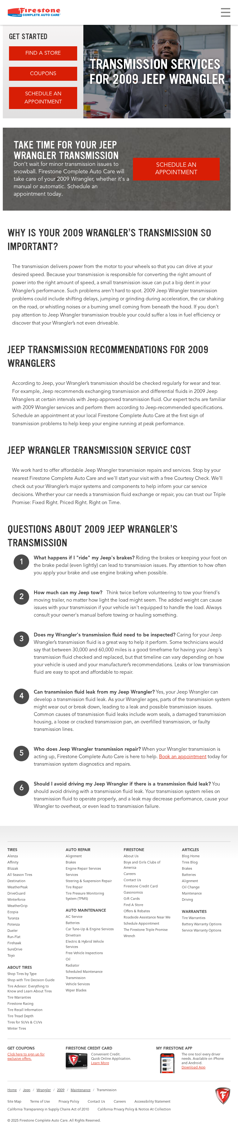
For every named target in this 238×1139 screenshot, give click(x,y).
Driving (187, 900)
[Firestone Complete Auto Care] (34, 12)
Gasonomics (133, 893)
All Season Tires (19, 875)
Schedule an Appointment (43, 98)
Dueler (12, 931)
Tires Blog (190, 862)
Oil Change (191, 887)
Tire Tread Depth (20, 1016)
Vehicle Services (78, 984)
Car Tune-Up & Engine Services (90, 929)
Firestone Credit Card (141, 886)
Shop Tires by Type (22, 974)
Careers (130, 874)
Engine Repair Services (83, 869)
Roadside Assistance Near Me (147, 917)
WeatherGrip (17, 906)
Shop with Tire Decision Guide (31, 980)
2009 (60, 1090)
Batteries (73, 923)
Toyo (11, 956)
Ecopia (12, 912)
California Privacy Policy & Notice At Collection (134, 1109)
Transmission (76, 978)
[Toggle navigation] (225, 12)
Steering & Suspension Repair (89, 881)
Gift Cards (132, 899)
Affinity (12, 862)
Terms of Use (40, 1102)
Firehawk (14, 943)
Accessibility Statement (152, 1102)
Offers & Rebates (137, 911)
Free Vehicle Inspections (84, 953)
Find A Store (43, 53)
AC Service (74, 917)
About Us (131, 856)
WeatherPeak (17, 887)
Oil (68, 959)
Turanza (13, 918)
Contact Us (132, 880)
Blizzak (12, 869)
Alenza (12, 856)
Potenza (13, 925)
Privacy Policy (69, 1102)
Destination (16, 881)
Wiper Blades (76, 990)
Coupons (43, 73)
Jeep (26, 1090)
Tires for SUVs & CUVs (24, 1022)
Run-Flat (13, 937)
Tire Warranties (19, 998)
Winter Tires (16, 1029)
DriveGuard (16, 893)
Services (72, 875)
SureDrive (14, 949)
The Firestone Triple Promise (146, 930)
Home (12, 1090)
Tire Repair (74, 887)
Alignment (74, 856)
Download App (193, 1067)
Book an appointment (182, 756)
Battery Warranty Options (202, 924)
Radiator (72, 966)
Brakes (71, 862)
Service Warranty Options (201, 930)
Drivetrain (73, 935)
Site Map (14, 1102)
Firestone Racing (20, 1004)
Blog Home (191, 856)
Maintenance (192, 893)
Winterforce (16, 900)
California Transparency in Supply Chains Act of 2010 (48, 1109)
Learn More (100, 1063)
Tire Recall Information (24, 1010)
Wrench (129, 936)
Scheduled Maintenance (84, 972)
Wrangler (44, 1090)
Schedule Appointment (141, 924)
